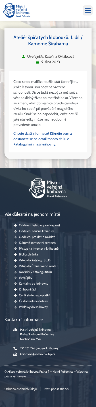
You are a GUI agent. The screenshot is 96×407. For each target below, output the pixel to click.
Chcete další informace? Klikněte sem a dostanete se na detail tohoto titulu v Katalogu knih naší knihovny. (42, 138)
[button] (88, 10)
